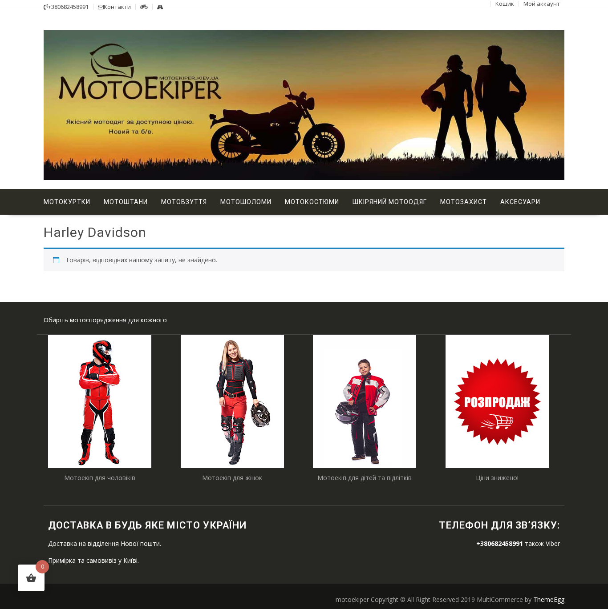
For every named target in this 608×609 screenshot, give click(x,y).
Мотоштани (126, 201)
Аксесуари (520, 201)
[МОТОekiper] (304, 177)
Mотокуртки (67, 201)
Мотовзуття (184, 201)
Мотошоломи (246, 201)
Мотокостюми (312, 201)
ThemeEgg (548, 599)
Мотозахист (463, 201)
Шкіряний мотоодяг (390, 201)
